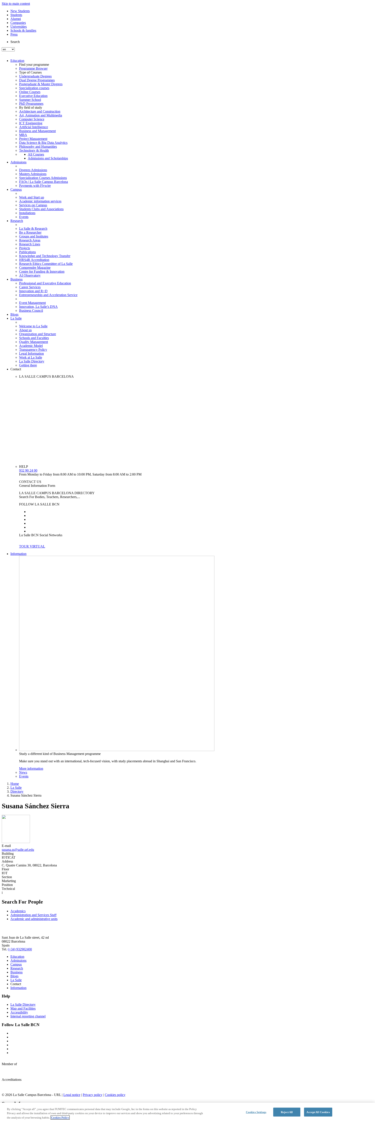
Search (15, 42)
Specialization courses (34, 88)
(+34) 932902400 (20, 949)
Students (16, 15)
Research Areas (29, 240)
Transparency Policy (33, 349)
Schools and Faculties (34, 338)
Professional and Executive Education (45, 283)
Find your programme (34, 64)
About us (25, 330)
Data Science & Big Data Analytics (43, 142)
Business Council (31, 310)
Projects (24, 248)
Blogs (14, 314)
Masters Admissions (32, 174)
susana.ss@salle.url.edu (18, 849)
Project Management (33, 139)
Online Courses (29, 92)
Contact (15, 369)
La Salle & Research (33, 228)
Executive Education (33, 96)
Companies (18, 23)
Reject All (287, 1112)
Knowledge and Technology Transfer (44, 256)
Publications (27, 252)
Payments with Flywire (35, 185)
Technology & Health (34, 150)
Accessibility (19, 1012)
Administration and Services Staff (33, 915)
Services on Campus (33, 205)
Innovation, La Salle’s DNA (38, 306)
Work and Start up (31, 197)
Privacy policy (92, 1095)
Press (14, 34)
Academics (18, 911)
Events (23, 217)
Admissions (18, 162)
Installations (27, 213)
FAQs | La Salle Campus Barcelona (43, 182)
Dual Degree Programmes (37, 80)
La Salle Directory (31, 361)
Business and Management (37, 131)
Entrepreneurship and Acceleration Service (48, 295)
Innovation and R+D (33, 291)
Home (14, 784)
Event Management (32, 303)
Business (16, 279)
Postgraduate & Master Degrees (40, 84)
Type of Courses (30, 72)
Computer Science (31, 119)
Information (18, 554)
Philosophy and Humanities (38, 146)
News (23, 772)
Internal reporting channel (28, 1016)
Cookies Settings (256, 1112)
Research (16, 221)
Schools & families (23, 30)
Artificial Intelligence (33, 127)
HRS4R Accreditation (34, 260)
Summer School (30, 100)
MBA (23, 135)
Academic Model (31, 346)
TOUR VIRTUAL (32, 546)
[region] (187, 1112)
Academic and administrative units (34, 919)
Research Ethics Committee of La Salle (46, 264)
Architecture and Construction (39, 111)
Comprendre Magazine (35, 267)
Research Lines (29, 244)
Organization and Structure (37, 334)
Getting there (28, 365)
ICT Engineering (30, 123)
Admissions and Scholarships (48, 158)
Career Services (30, 287)
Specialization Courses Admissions (43, 178)
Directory (16, 791)
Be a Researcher (30, 232)
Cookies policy (115, 1095)
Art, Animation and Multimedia (40, 115)
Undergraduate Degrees (35, 76)
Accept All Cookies (318, 1112)
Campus (16, 189)
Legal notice (71, 1095)
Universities (18, 26)
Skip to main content (16, 3)
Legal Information (31, 353)
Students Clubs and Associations (41, 209)
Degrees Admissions (33, 170)
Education (17, 60)
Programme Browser (33, 68)
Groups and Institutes (33, 236)
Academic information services (40, 201)
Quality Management (33, 342)
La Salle (16, 318)
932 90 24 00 (28, 470)
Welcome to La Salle (33, 326)
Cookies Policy (60, 1117)
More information (31, 768)
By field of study (30, 107)
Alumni (15, 19)
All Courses (36, 154)
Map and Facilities (23, 1008)
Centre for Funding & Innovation (41, 271)
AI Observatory (30, 275)
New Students (20, 11)
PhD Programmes (31, 103)
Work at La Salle (30, 357)
